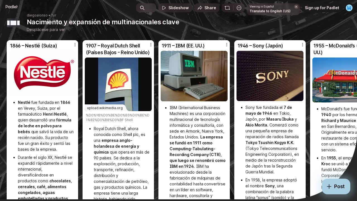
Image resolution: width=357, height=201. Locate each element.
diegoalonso (37, 15)
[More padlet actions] (239, 7)
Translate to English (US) (270, 11)
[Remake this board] (227, 7)
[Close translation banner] (296, 6)
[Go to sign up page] (349, 7)
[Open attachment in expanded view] (42, 73)
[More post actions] (75, 44)
